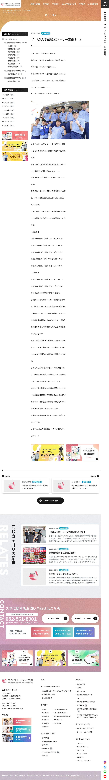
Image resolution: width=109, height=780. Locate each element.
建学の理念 (45, 738)
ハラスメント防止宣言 (49, 752)
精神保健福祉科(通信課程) (62, 716)
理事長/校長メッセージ (49, 741)
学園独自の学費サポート (84, 695)
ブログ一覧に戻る (51, 500)
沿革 (43, 745)
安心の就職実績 (47, 698)
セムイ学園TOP (7, 10)
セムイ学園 (11, 39)
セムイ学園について (68, 4)
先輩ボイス (80, 750)
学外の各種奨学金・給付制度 (86, 702)
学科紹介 (46, 4)
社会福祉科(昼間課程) (60, 709)
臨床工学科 (14, 49)
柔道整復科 (14, 58)
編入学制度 (80, 705)
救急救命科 (14, 81)
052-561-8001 (11, 703)
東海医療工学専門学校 (16, 78)
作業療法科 (14, 55)
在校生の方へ (8, 775)
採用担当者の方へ (35, 775)
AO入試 (79, 688)
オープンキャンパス (83, 724)
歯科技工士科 (15, 74)
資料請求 (61, 775)
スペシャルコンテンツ (84, 761)
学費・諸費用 (81, 691)
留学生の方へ (49, 775)
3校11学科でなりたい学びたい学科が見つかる (56, 691)
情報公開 (45, 756)
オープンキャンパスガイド (85, 728)
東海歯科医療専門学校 (16, 71)
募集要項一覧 (81, 684)
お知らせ (79, 743)
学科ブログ (17, 10)
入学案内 (82, 4)
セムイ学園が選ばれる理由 (50, 686)
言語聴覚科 (14, 61)
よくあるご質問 (82, 754)
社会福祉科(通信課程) (60, 713)
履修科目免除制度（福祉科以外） (87, 709)
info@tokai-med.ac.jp (15, 708)
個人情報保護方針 (73, 775)
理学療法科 (14, 52)
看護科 (12, 46)
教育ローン (80, 698)
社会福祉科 (14, 64)
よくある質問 (93, 4)
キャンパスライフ (82, 747)
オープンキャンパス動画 (84, 732)
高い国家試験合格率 (48, 694)
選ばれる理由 (35, 4)
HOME (43, 679)
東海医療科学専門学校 (17, 43)
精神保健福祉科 (15, 67)
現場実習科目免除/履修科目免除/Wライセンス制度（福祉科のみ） (87, 716)
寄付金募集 (45, 749)
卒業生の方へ (21, 775)
